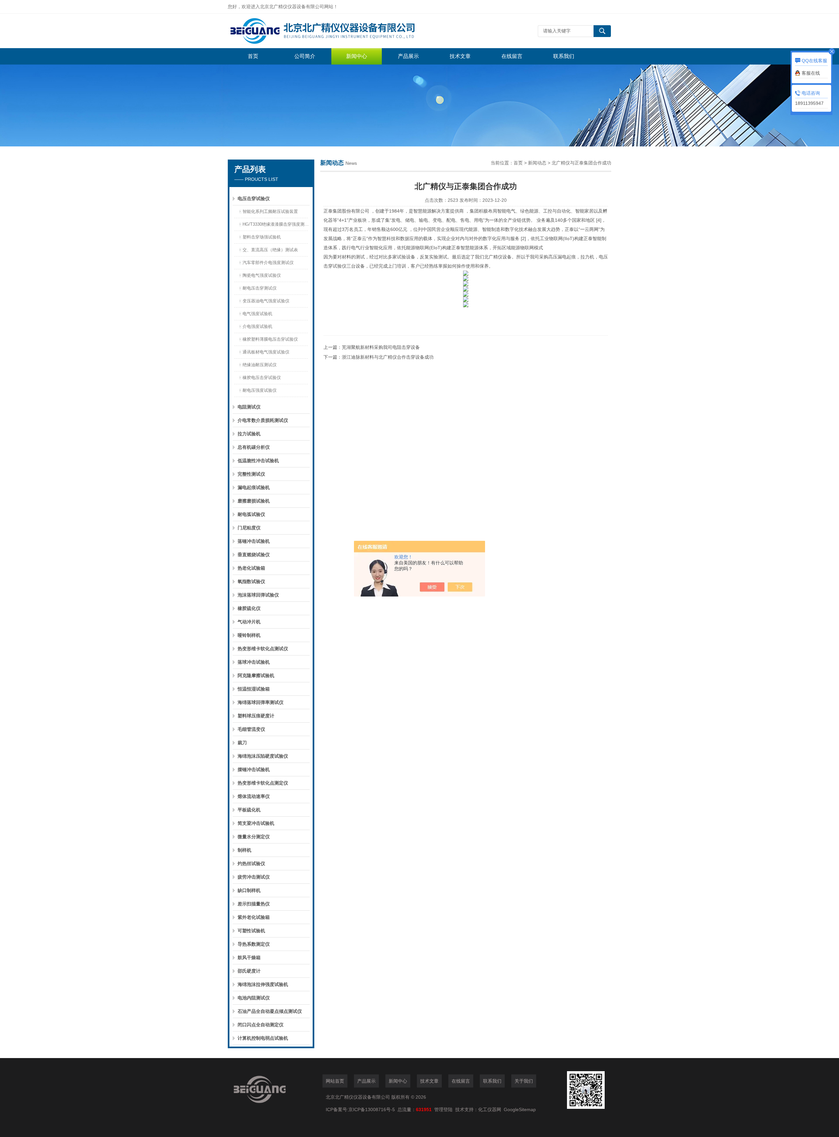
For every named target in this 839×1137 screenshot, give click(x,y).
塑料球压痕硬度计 (256, 715)
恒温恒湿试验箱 (254, 689)
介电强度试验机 (257, 326)
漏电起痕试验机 (254, 487)
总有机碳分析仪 (254, 447)
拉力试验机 (249, 433)
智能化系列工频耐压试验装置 (270, 211)
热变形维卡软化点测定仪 (263, 783)
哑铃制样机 (249, 635)
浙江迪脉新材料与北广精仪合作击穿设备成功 (388, 357)
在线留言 (511, 56)
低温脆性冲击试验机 (258, 460)
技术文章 (460, 56)
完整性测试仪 (251, 474)
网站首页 (335, 1081)
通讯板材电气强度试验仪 (266, 352)
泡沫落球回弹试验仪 (258, 594)
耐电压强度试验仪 (260, 390)
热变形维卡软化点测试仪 (263, 648)
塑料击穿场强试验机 (262, 237)
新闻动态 (537, 162)
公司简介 (304, 56)
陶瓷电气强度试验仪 (262, 275)
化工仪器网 (489, 1109)
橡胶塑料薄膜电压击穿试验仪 (270, 339)
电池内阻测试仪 (254, 997)
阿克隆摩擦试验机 (256, 675)
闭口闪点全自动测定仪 (260, 1024)
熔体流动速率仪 (254, 796)
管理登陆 (443, 1109)
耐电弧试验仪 (251, 514)
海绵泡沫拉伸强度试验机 (263, 984)
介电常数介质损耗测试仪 (263, 420)
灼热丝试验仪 (251, 863)
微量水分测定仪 (254, 836)
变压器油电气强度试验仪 (266, 300)
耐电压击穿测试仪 (260, 288)
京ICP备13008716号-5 (373, 1109)
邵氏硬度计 (249, 971)
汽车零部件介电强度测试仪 (268, 262)
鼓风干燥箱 (249, 957)
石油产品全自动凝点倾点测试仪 (270, 1011)
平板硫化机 (249, 809)
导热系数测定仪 (254, 944)
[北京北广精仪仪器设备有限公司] (326, 31)
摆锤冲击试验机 (254, 769)
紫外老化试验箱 (254, 917)
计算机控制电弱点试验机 (263, 1038)
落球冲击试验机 (254, 662)
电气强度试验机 (257, 313)
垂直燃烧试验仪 (254, 554)
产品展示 (408, 56)
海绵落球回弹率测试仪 (260, 702)
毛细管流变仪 (251, 729)
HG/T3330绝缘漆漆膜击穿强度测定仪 (276, 224)
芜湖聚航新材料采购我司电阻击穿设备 (381, 347)
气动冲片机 (249, 621)
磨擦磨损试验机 (254, 500)
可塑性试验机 (251, 930)
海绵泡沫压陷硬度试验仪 (263, 756)
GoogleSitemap (520, 1109)
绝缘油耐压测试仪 (260, 364)
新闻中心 (356, 56)
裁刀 (242, 742)
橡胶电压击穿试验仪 (262, 377)
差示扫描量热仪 (254, 903)
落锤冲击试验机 (254, 541)
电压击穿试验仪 (254, 198)
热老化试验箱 (251, 568)
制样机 (244, 850)
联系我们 (563, 56)
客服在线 (811, 73)
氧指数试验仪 (251, 581)
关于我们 (524, 1081)
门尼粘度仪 (249, 527)
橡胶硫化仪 (249, 608)
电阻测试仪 (249, 406)
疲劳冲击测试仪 (254, 877)
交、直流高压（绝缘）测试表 (270, 249)
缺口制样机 (249, 890)
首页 (253, 56)
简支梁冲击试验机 (256, 823)
